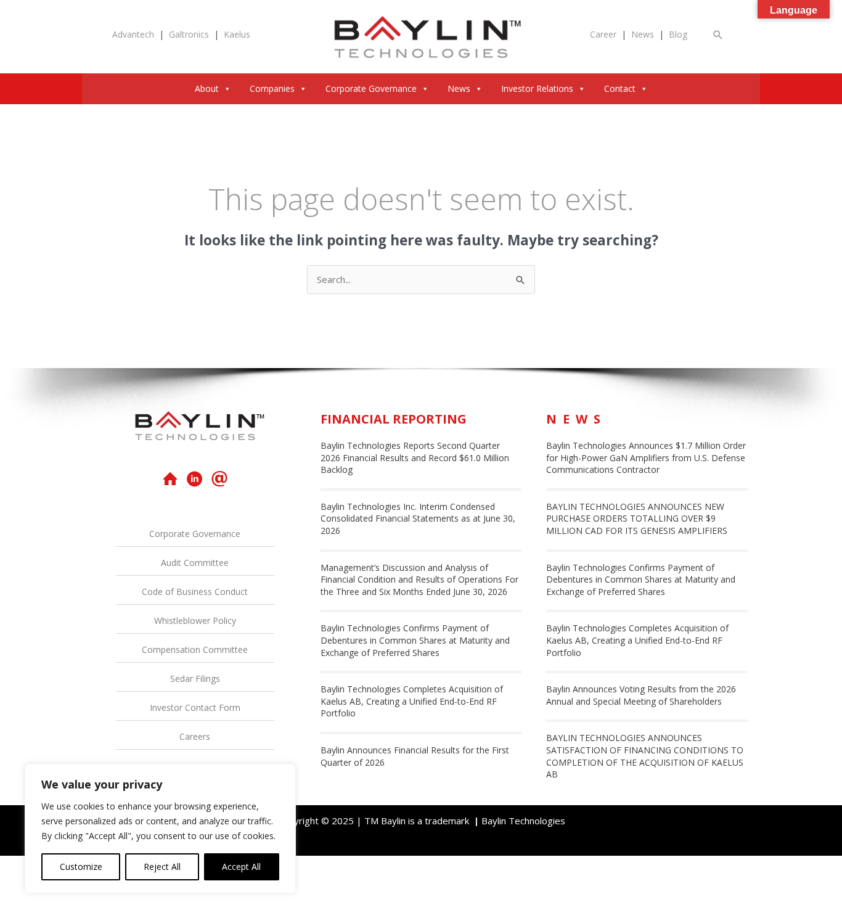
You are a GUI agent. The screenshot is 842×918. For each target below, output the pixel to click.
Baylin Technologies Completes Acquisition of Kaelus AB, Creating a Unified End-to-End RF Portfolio (412, 701)
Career (603, 34)
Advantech (133, 34)
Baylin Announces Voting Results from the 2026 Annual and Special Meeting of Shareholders (641, 695)
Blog (678, 34)
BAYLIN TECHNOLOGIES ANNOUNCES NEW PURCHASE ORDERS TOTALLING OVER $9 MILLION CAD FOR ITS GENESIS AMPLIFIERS (636, 518)
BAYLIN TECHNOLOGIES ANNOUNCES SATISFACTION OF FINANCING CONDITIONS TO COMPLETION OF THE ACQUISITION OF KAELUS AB (644, 756)
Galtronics (189, 34)
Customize (81, 866)
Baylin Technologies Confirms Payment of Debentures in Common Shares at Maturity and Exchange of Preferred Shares (415, 640)
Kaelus (237, 34)
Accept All (241, 866)
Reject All (162, 866)
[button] (718, 35)
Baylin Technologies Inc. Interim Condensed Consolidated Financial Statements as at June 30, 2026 (418, 518)
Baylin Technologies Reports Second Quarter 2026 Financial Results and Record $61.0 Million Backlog (415, 457)
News (642, 34)
